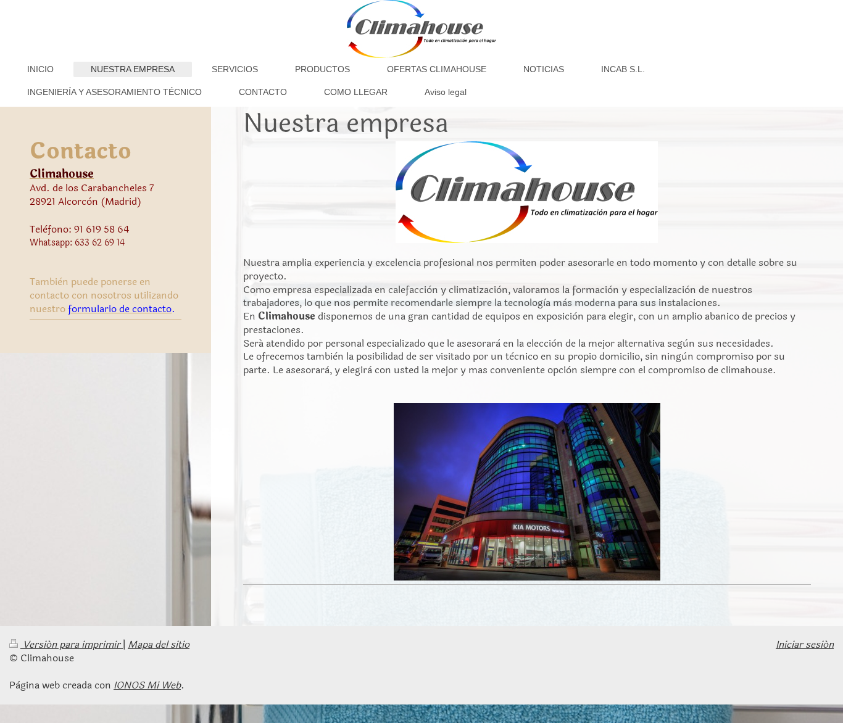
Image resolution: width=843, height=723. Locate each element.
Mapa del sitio (158, 644)
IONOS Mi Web (147, 685)
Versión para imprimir (71, 644)
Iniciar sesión (805, 644)
